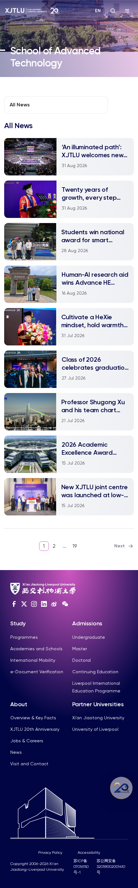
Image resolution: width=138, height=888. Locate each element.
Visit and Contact (29, 763)
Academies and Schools (36, 648)
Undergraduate (88, 637)
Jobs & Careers (26, 740)
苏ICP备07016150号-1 (81, 867)
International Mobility (32, 660)
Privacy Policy (50, 852)
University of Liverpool (95, 729)
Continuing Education (95, 671)
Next (119, 546)
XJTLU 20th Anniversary (34, 729)
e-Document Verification (36, 671)
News (16, 752)
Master (79, 648)
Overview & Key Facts (33, 717)
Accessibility (89, 852)
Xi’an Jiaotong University (98, 717)
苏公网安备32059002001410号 (111, 867)
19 (75, 546)
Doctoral (81, 660)
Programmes (24, 637)
